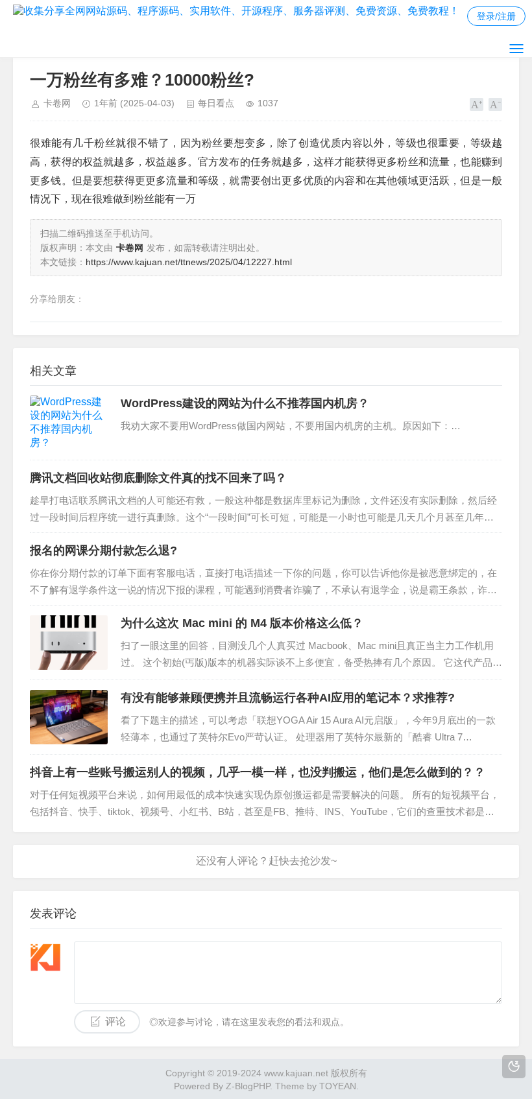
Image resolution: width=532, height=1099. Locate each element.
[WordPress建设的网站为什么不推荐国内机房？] (69, 423)
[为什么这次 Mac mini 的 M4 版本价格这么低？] (69, 642)
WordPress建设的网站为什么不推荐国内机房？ (245, 403)
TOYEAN (337, 1086)
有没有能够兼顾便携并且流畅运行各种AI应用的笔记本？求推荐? (288, 697)
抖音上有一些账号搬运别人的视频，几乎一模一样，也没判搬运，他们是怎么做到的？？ (257, 772)
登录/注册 (496, 16)
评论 (115, 1021)
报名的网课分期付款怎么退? (103, 550)
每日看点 (216, 103)
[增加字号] (476, 104)
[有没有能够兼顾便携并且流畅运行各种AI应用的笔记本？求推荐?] (69, 717)
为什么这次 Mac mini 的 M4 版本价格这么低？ (242, 623)
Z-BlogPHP (248, 1086)
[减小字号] (495, 104)
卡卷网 (57, 103)
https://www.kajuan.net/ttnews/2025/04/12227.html (189, 262)
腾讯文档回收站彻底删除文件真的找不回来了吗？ (158, 477)
